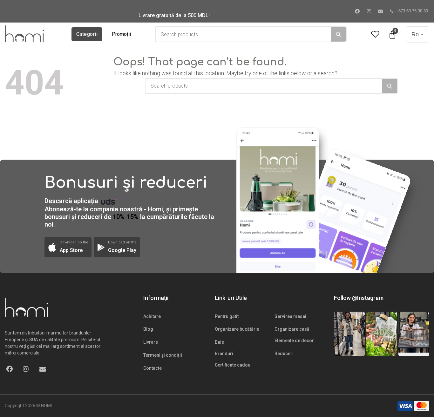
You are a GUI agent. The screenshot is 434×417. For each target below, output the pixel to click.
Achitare (152, 316)
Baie (219, 342)
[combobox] (243, 34)
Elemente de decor (294, 340)
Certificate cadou (232, 364)
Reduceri (284, 353)
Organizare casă (292, 329)
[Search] (338, 34)
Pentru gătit (227, 316)
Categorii (87, 34)
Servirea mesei (290, 316)
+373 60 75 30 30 (412, 11)
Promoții (121, 34)
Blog (148, 329)
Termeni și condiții (162, 355)
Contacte (152, 368)
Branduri (224, 353)
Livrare (150, 342)
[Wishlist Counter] (375, 34)
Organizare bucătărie (237, 329)
